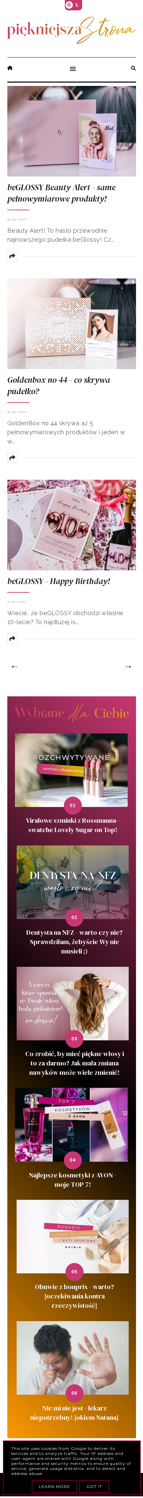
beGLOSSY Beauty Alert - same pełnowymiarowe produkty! (61, 193)
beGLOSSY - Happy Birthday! (58, 581)
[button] (71, 70)
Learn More (54, 1486)
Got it (94, 1486)
